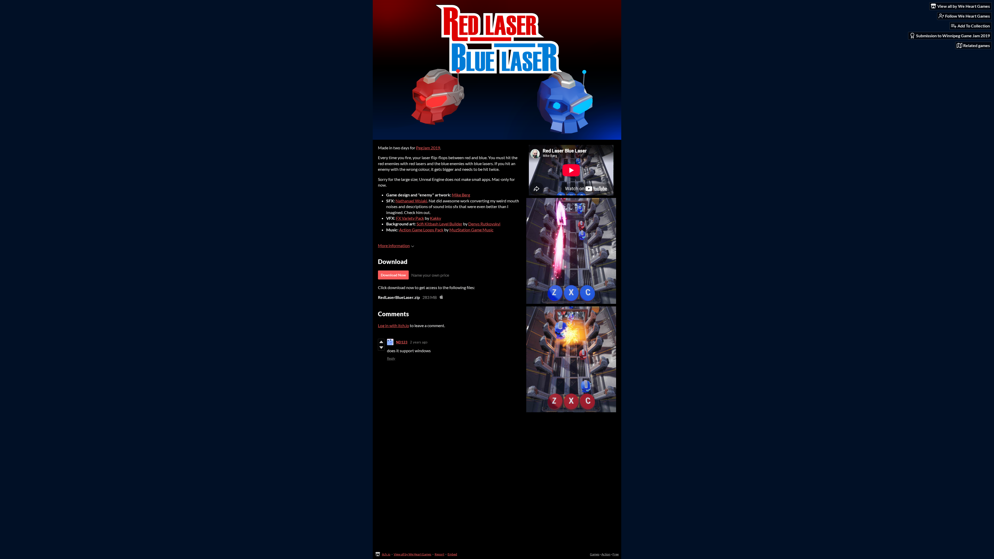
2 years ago (418, 342)
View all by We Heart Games (412, 554)
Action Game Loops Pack (421, 229)
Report (439, 554)
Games (594, 554)
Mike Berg (461, 194)
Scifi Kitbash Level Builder (439, 223)
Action (605, 554)
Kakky (435, 218)
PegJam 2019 (428, 147)
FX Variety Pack (410, 218)
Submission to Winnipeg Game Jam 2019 (953, 35)
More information (394, 245)
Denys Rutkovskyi (484, 223)
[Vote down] (381, 347)
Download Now (393, 275)
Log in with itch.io (393, 325)
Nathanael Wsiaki (411, 200)
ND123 (401, 342)
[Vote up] (381, 342)
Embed (452, 554)
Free (615, 554)
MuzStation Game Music (471, 229)
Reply (391, 358)
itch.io (386, 554)
